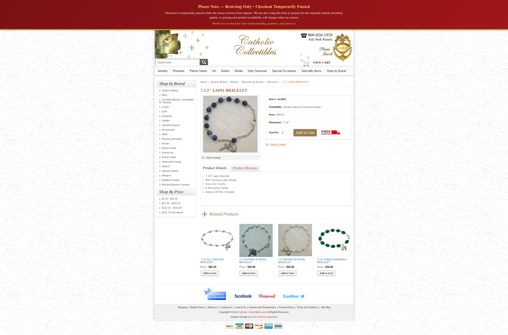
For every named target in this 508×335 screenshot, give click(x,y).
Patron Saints (198, 70)
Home (203, 81)
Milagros (166, 175)
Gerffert (166, 120)
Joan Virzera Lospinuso (264, 317)
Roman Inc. (168, 152)
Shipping (182, 307)
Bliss (164, 95)
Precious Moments (172, 139)
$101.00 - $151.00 (172, 208)
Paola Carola (169, 148)
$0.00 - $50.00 (170, 198)
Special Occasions (284, 70)
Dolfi (164, 111)
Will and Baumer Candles (176, 184)
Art (214, 70)
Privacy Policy (286, 307)
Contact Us (226, 307)
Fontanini (167, 116)
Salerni (166, 166)
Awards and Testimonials (262, 307)
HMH (164, 134)
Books (225, 70)
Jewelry (163, 70)
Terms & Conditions (307, 307)
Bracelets (272, 81)
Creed (165, 107)
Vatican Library (170, 171)
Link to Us (240, 307)
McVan (165, 143)
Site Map (325, 307)
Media (239, 70)
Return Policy (197, 307)
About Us (212, 307)
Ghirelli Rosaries (171, 125)
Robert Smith (169, 157)
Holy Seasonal (257, 70)
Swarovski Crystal (171, 161)
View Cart (321, 62)
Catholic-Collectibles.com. (253, 312)
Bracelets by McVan (253, 81)
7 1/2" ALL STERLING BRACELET (212, 261)
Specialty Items (311, 70)
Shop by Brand (336, 70)
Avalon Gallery (170, 90)
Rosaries (179, 70)
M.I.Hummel (168, 129)
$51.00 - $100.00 (171, 203)
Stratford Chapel (171, 180)
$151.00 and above (172, 212)
